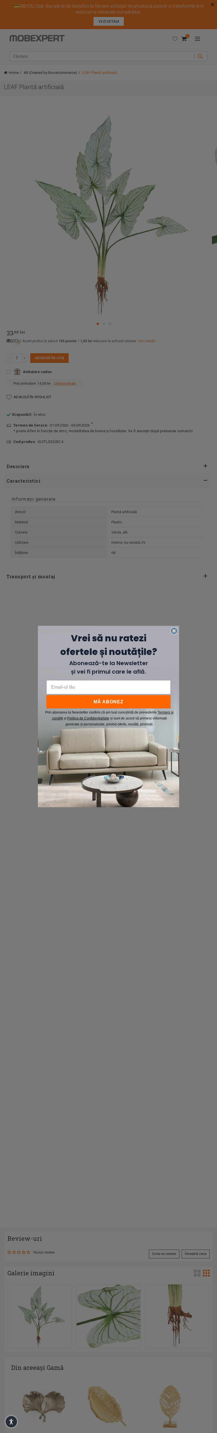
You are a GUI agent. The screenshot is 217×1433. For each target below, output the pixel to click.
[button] (11, 1421)
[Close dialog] (174, 631)
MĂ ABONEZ (108, 701)
